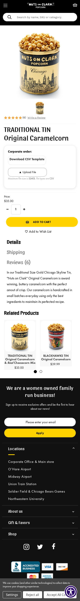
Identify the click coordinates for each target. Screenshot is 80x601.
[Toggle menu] (5, 5)
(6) (25, 117)
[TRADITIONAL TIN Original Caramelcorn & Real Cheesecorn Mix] (20, 336)
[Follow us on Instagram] (26, 547)
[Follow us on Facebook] (54, 547)
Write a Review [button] (36, 117)
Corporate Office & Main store (31, 461)
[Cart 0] (75, 5)
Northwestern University (26, 498)
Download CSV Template (27, 159)
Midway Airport (20, 476)
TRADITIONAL (20, 359)
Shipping (16, 252)
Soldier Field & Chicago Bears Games (36, 491)
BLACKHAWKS (56, 357)
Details (14, 241)
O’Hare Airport (19, 469)
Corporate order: (20, 151)
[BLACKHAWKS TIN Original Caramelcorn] (56, 336)
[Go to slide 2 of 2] (41, 371)
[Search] (9, 18)
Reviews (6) (19, 262)
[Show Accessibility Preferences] (71, 592)
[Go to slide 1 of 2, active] (35, 371)
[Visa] (26, 566)
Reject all (32, 595)
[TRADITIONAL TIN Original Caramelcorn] (40, 108)
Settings (12, 595)
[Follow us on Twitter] (40, 547)
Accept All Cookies (60, 595)
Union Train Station (22, 484)
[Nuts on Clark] (41, 5)
